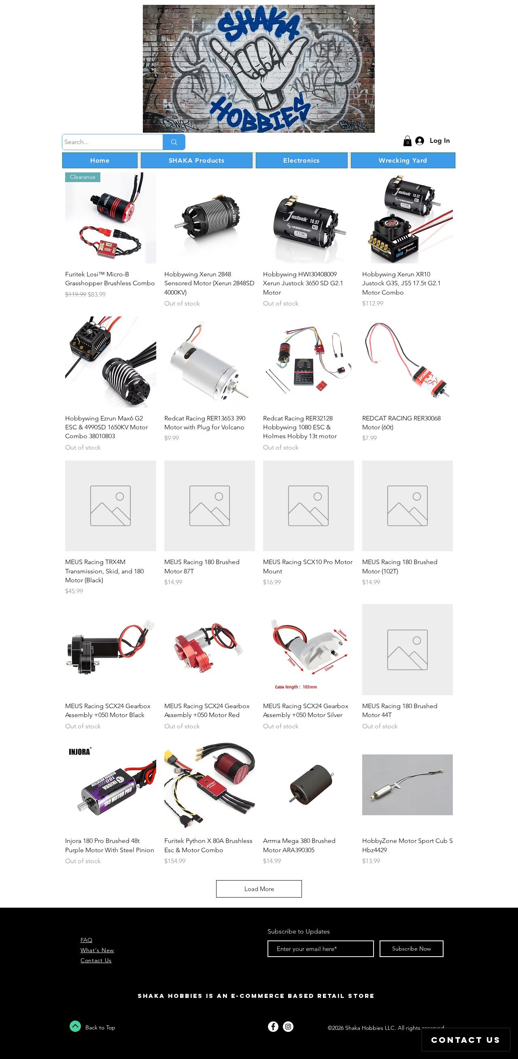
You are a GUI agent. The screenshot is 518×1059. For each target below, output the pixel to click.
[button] (407, 141)
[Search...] (174, 142)
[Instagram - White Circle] (288, 1026)
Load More (259, 889)
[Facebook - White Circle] (273, 1026)
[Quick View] (209, 217)
